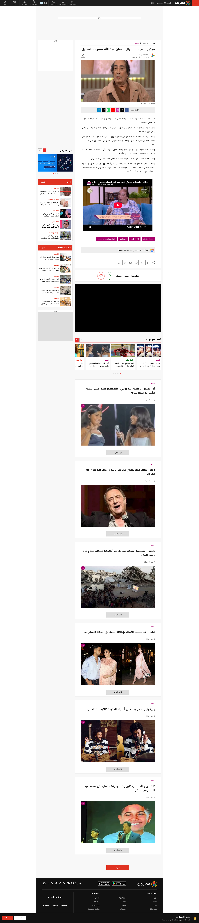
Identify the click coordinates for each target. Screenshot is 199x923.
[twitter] (76, 883)
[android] (119, 883)
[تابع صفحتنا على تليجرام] (99, 110)
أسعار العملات (34, 4)
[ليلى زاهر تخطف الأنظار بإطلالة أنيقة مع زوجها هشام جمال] (118, 665)
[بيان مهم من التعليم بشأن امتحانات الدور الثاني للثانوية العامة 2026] (65, 301)
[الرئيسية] (182, 3)
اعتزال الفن (135, 239)
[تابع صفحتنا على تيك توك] (103, 110)
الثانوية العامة (64, 248)
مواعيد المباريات (72, 4)
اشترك (8, 917)
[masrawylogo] (145, 884)
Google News (123, 250)
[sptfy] (52, 883)
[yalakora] (63, 906)
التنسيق (56, 254)
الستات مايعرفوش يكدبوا (106, 239)
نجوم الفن (123, 239)
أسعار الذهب (24, 4)
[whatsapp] (64, 883)
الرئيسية (152, 43)
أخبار (69, 182)
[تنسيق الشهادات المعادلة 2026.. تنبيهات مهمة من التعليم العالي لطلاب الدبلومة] (65, 290)
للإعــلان (14, 4)
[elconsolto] (55, 906)
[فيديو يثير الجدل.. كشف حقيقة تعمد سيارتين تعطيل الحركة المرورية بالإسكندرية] (65, 235)
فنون (144, 43)
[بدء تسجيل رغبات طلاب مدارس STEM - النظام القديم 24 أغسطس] (65, 268)
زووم (137, 43)
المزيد (118, 867)
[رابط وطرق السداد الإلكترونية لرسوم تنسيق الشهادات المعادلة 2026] (65, 257)
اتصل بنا (97, 901)
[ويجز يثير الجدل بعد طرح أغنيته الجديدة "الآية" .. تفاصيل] (118, 742)
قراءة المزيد (118, 452)
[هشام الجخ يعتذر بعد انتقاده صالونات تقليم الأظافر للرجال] (65, 191)
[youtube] (68, 883)
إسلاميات (123, 909)
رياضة (155, 905)
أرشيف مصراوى (63, 4)
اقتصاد (155, 901)
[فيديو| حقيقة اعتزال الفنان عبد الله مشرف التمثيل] (147, 262)
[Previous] (81, 340)
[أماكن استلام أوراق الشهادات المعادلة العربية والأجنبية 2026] (65, 279)
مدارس (56, 298)
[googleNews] (44, 883)
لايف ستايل (153, 909)
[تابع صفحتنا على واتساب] (108, 110)
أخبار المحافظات (53, 199)
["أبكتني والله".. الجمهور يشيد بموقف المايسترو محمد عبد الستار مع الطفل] (118, 823)
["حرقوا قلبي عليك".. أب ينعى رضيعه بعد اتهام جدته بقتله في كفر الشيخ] (65, 202)
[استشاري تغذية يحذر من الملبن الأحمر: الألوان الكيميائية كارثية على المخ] (65, 213)
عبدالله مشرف (148, 239)
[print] (124, 262)
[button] (195, 3)
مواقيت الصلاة (53, 4)
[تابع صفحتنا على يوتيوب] (113, 110)
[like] (109, 276)
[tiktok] (56, 883)
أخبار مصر (55, 210)
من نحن (97, 897)
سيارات (124, 905)
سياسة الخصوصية (94, 909)
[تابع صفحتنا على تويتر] (122, 110)
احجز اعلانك (96, 905)
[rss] (48, 883)
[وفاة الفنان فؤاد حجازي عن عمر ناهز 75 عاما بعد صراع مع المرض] (118, 507)
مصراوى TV (55, 188)
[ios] (104, 883)
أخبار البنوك (122, 897)
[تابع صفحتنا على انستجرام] (117, 110)
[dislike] (101, 276)
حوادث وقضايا (54, 232)
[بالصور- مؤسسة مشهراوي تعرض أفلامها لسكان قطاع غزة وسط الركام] (118, 588)
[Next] (77, 340)
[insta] (72, 883)
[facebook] (80, 883)
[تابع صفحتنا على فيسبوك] (127, 110)
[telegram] (60, 883)
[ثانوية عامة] (55, 163)
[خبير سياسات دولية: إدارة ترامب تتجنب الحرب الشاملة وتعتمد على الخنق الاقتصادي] (65, 224)
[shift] (46, 906)
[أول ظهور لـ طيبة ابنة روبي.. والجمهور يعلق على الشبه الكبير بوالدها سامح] (118, 426)
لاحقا (20, 917)
